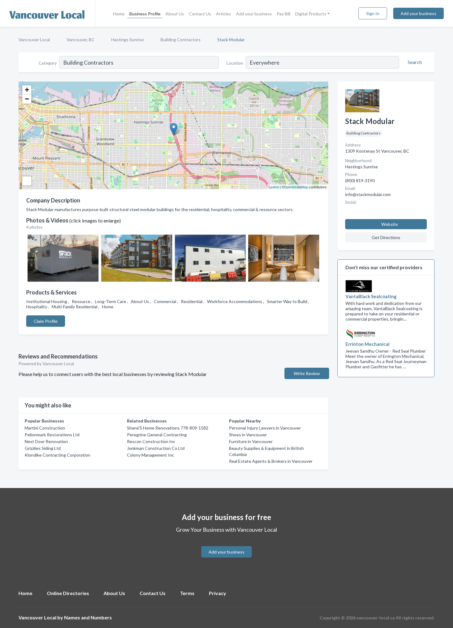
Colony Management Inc (150, 455)
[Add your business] (226, 544)
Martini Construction (45, 427)
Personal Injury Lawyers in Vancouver (265, 427)
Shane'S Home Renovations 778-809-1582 (167, 427)
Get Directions (386, 237)
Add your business (254, 13)
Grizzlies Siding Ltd (43, 448)
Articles (223, 13)
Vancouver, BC (81, 39)
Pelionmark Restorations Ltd (52, 434)
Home (118, 13)
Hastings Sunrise (127, 39)
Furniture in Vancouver (251, 441)
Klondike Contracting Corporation (57, 455)
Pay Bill (283, 13)
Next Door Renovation (46, 441)
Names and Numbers (88, 617)
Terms (187, 593)
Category (48, 63)
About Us (174, 13)
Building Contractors (181, 39)
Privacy (217, 593)
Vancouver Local (34, 39)
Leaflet (274, 186)
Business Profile (145, 13)
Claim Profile (46, 321)
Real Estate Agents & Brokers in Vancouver (270, 461)
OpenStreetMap (296, 186)
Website (389, 224)
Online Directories (68, 593)
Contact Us (200, 13)
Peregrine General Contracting (157, 434)
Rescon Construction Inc (151, 441)
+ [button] (27, 90)
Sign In (372, 13)
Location (234, 63)
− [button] (27, 99)
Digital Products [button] (310, 13)
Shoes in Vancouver (248, 434)
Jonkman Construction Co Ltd (156, 448)
